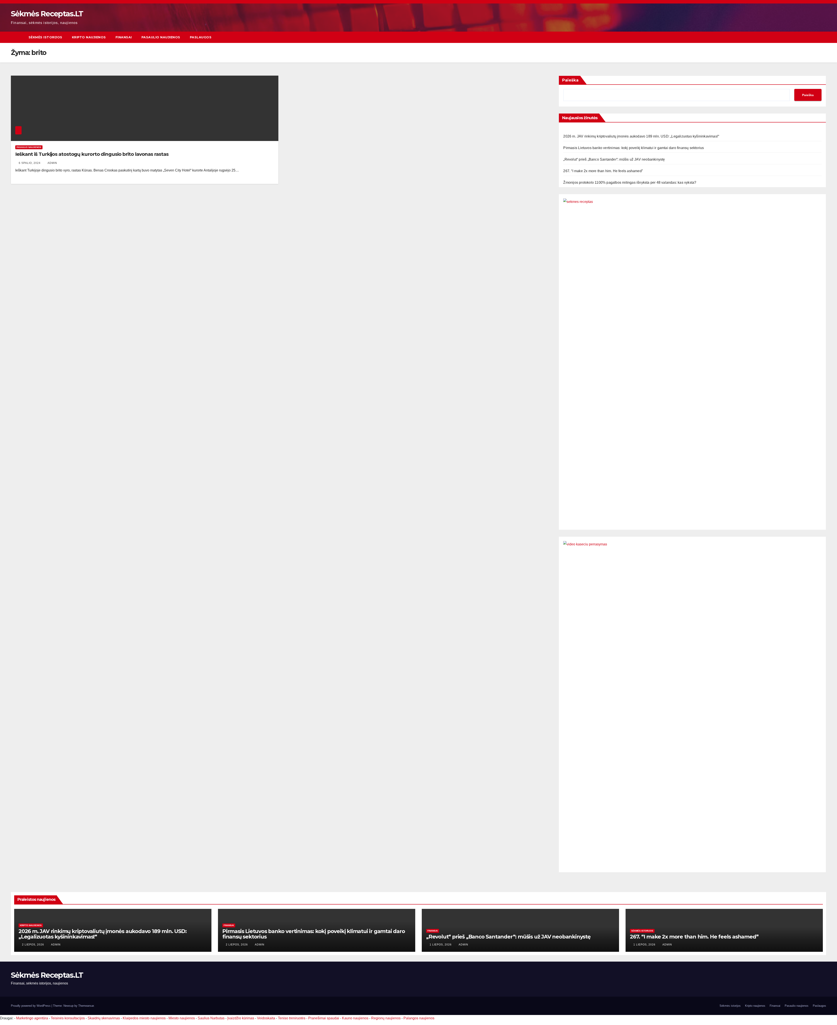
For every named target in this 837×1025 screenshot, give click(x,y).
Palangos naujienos (418, 1018)
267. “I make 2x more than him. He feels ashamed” (603, 171)
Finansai (124, 37)
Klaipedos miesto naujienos (144, 1018)
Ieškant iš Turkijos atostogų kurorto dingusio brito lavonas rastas (91, 154)
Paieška (570, 80)
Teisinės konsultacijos (68, 1018)
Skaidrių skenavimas (104, 1018)
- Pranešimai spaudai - (324, 1018)
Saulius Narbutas (211, 1018)
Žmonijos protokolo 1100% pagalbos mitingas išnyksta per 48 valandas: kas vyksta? (629, 182)
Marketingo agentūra (32, 1018)
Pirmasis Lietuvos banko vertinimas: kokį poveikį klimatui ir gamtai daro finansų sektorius (633, 148)
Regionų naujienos (386, 1018)
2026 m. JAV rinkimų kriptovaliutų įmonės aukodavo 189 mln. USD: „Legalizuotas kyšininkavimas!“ (641, 136)
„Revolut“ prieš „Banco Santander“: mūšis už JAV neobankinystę (614, 159)
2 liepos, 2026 (33, 944)
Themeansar (86, 1005)
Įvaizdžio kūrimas (240, 1018)
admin (52, 163)
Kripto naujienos (89, 37)
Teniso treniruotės (291, 1018)
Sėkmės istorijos (45, 37)
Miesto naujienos (181, 1018)
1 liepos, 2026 (441, 944)
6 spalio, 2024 (30, 163)
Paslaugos (201, 37)
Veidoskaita (266, 1018)
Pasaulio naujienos (160, 37)
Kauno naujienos (355, 1018)
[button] (823, 37)
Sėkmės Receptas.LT (47, 13)
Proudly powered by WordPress (31, 1005)
